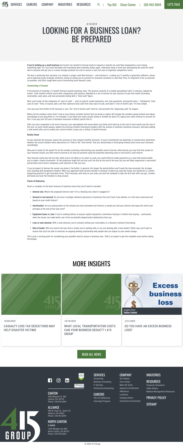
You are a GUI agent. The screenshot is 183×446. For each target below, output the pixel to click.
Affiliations (124, 391)
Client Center (128, 4)
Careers (31, 4)
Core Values (125, 382)
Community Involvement (130, 401)
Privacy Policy (156, 397)
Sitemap (151, 404)
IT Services (98, 385)
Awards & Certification (129, 388)
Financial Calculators (155, 385)
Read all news (91, 354)
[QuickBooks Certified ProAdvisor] (81, 377)
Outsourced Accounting (104, 388)
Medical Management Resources (160, 391)
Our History (124, 378)
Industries (65, 4)
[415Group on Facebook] (50, 380)
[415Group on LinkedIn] (67, 380)
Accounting (98, 378)
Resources (84, 4)
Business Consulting (102, 382)
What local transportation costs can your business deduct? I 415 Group (89, 330)
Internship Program (102, 401)
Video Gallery (152, 388)
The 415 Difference (102, 398)
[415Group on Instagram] (59, 380)
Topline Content (130, 312)
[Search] (98, 4)
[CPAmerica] (79, 386)
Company (47, 4)
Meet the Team (126, 385)
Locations (124, 394)
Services (16, 4)
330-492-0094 (152, 4)
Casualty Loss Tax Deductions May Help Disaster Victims (29, 328)
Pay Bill (112, 4)
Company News (126, 398)
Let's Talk (173, 4)
